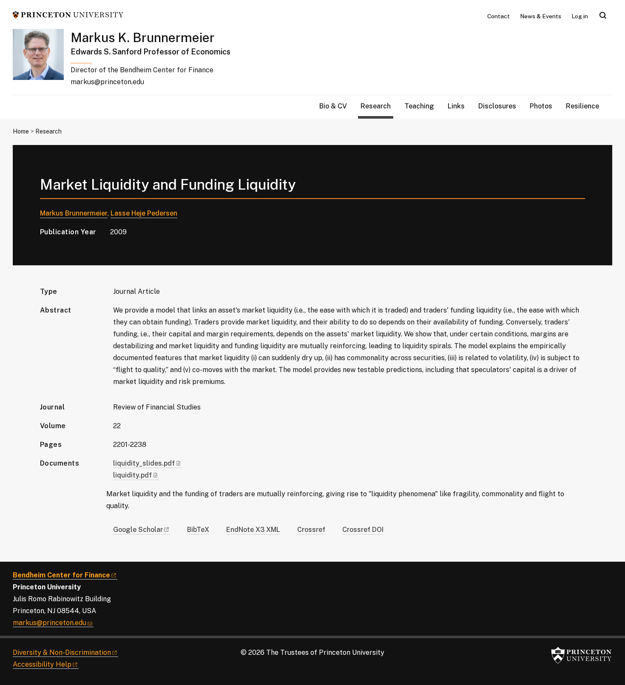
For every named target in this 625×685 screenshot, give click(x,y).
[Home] (42, 62)
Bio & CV (333, 106)
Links (456, 106)
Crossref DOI (363, 530)
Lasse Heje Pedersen (144, 213)
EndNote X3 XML (253, 530)
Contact (498, 16)
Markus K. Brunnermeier (143, 37)
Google (138, 530)
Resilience (582, 106)
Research (377, 106)
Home (21, 131)
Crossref (311, 530)
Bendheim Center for (61, 575)
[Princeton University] (68, 14)
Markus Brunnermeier (74, 213)
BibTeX (198, 530)
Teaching (419, 106)
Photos (541, 106)
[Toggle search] (603, 15)
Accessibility (42, 664)
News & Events (540, 16)
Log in (579, 16)
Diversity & (62, 652)
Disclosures (497, 106)
